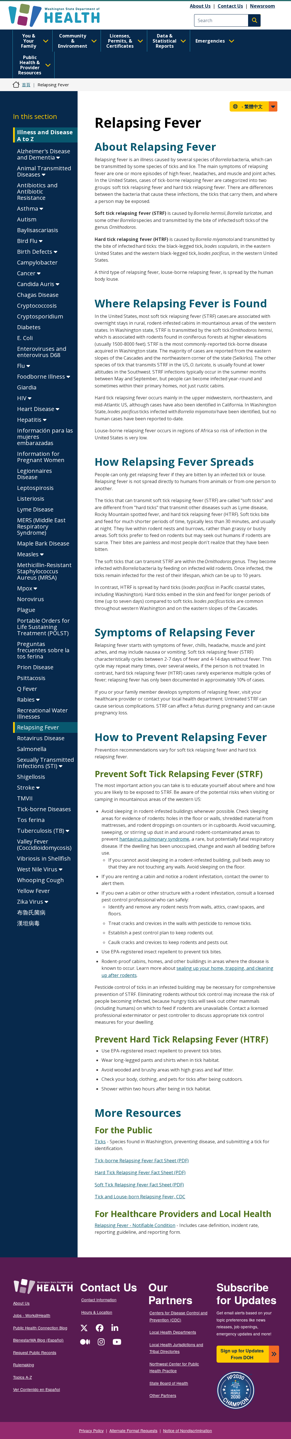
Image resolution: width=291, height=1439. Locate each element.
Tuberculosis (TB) (41, 830)
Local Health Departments (172, 1332)
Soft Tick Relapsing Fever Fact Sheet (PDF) (139, 1185)
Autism (26, 219)
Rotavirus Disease (41, 738)
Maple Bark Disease (43, 543)
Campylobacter (37, 262)
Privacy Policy (91, 1430)
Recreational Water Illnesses (42, 713)
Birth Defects (35, 251)
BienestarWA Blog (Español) (38, 1340)
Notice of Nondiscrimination (187, 1430)
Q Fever (27, 689)
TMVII (25, 798)
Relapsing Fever (38, 727)
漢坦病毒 (28, 923)
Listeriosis (30, 498)
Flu (21, 366)
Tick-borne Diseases (44, 809)
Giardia (26, 387)
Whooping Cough (40, 880)
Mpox (25, 588)
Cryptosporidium (40, 316)
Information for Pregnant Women (41, 457)
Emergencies (210, 41)
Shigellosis (31, 777)
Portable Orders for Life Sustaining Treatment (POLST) (43, 627)
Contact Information (99, 1299)
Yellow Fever (33, 891)
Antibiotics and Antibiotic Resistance (37, 191)
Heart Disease (36, 409)
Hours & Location (96, 1312)
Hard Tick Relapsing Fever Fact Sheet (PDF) (140, 1172)
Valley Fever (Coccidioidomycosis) (44, 844)
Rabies (26, 699)
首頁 (26, 84)
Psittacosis (31, 678)
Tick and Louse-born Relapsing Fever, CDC (140, 1196)
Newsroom (262, 6)
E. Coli (25, 338)
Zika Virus (31, 901)
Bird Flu (28, 241)
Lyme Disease (35, 509)
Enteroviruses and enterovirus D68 (41, 352)
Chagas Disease (38, 295)
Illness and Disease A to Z (45, 135)
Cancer (27, 273)
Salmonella (31, 749)
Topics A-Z (22, 1377)
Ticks (100, 1141)
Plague (26, 610)
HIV (22, 398)
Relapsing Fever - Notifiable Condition (135, 1225)
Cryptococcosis (37, 305)
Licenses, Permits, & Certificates (120, 41)
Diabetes (29, 327)
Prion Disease (35, 667)
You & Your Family (28, 41)
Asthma (28, 208)
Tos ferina (31, 820)
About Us (200, 6)
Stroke (26, 787)
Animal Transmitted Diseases (44, 171)
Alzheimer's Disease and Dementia (43, 154)
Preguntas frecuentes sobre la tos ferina (43, 650)
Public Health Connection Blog (40, 1328)
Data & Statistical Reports (164, 41)
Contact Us (230, 6)
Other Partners (162, 1395)
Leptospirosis (35, 488)
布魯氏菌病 (31, 912)
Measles (28, 554)
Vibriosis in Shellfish (44, 858)
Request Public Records (34, 1352)
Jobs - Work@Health (31, 1315)
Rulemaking (23, 1364)
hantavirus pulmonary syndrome (154, 839)
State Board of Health (168, 1383)
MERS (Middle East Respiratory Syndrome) (41, 526)
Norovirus (30, 599)
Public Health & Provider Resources (29, 65)
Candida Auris (36, 284)
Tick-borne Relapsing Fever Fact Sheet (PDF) (142, 1160)
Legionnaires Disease (34, 474)
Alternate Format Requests (133, 1430)
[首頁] (59, 15)
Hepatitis (30, 419)
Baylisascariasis (37, 230)
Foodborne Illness (41, 376)
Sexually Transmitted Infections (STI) (45, 763)
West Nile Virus (38, 869)
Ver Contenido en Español (36, 1389)
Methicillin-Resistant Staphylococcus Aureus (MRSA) (44, 571)
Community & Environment (72, 41)
